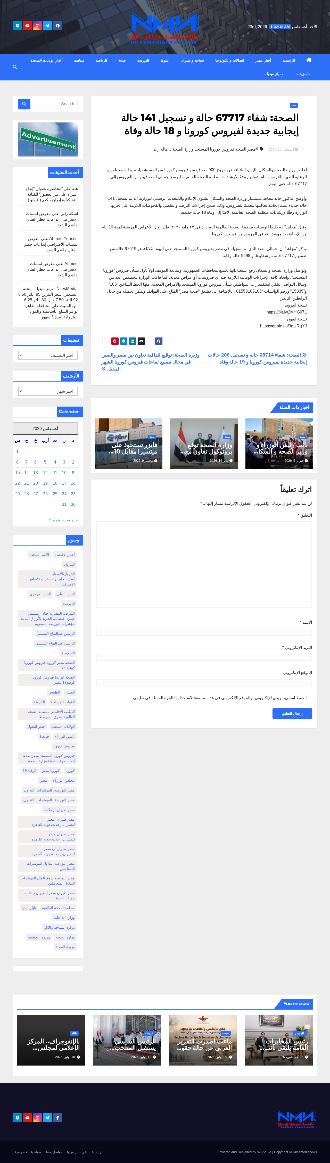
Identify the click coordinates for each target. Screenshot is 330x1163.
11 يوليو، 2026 (141, 1057)
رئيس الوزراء (65, 736)
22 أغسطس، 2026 (290, 1057)
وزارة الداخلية (64, 917)
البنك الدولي (66, 594)
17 (64, 483)
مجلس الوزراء (64, 780)
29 (17, 494)
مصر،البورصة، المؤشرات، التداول (49, 790)
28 (26, 494)
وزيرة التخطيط (39, 937)
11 (55, 473)
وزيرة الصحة (65, 947)
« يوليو (72, 520)
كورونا (70, 771)
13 (35, 473)
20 (35, 483)
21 (26, 483)
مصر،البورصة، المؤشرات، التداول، (49, 800)
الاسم (306, 622)
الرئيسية (289, 60)
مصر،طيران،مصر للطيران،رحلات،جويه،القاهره (53, 836)
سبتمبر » (56, 520)
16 (73, 483)
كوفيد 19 (29, 771)
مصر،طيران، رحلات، (59, 810)
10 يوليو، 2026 (65, 1057)
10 (64, 473)
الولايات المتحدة (63, 726)
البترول (69, 564)
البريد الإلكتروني (297, 647)
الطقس (54, 692)
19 (45, 483)
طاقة (74, 1033)
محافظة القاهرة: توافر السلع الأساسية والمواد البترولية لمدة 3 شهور (50, 311)
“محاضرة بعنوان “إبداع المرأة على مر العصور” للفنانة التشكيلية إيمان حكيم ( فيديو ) (52, 194)
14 (26, 473)
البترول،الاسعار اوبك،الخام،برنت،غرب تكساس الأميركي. (52, 579)
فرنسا (44, 736)
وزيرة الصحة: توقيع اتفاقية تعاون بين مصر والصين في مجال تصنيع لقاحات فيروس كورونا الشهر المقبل (150, 362)
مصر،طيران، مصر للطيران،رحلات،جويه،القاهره (53, 822)
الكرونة (39, 702)
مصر (43, 780)
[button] (15, 67)
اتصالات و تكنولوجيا (229, 60)
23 (73, 494)
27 (35, 494)
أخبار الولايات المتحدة (47, 60)
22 (17, 483)
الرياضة (101, 60)
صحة (122, 60)
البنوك (164, 60)
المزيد (303, 73)
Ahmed (71, 263)
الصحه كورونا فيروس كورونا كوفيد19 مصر (53, 679)
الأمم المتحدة (39, 554)
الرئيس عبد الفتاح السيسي (55, 643)
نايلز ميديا (274, 73)
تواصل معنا (54, 1152)
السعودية (68, 653)
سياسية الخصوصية (28, 1152)
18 (55, 483)
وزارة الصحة (65, 937)
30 (73, 504)
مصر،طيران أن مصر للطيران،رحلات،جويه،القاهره (53, 851)
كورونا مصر (51, 771)
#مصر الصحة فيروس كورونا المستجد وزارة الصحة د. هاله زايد (205, 149)
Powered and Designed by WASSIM (244, 1152)
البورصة (143, 60)
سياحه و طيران (192, 60)
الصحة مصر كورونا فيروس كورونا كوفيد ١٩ (49, 665)
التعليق (305, 515)
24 (64, 494)
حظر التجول (36, 726)
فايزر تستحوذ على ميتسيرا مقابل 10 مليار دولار (135, 451)
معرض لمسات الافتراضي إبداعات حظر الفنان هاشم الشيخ (52, 219)
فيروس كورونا (64, 746)
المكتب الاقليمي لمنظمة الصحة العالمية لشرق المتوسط (51, 714)
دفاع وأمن (299, 1033)
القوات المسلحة (63, 702)
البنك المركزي (40, 594)
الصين (70, 692)
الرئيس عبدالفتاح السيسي (55, 633)
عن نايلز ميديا (76, 1152)
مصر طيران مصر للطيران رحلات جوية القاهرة (50, 895)
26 (45, 494)
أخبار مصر (263, 60)
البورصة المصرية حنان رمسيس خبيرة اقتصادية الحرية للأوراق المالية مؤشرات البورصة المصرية (47, 618)
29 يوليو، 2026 (217, 1057)
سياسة (79, 60)
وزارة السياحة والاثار (59, 927)
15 (17, 473)
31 (64, 504)
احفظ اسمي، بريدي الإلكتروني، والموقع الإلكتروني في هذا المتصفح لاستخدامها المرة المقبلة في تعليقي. (219, 698)
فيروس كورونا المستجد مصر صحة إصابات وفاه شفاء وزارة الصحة (49, 758)
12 (45, 473)
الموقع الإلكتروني (297, 672)
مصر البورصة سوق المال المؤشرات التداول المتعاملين (48, 880)
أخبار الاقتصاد (65, 554)
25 (55, 494)
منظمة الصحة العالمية (58, 908)
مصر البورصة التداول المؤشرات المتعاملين (51, 866)
